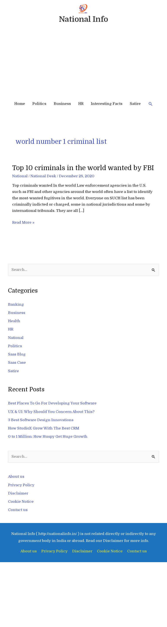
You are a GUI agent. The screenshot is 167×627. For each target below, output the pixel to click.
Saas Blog (17, 354)
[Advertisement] (83, 63)
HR (81, 104)
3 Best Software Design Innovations (40, 420)
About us (16, 476)
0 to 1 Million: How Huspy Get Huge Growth (47, 436)
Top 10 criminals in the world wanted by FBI (83, 168)
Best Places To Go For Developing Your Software (52, 403)
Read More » (23, 222)
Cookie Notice (21, 502)
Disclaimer (18, 493)
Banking (16, 304)
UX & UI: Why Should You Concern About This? (51, 412)
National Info (83, 19)
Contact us (18, 510)
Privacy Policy (21, 485)
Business (62, 104)
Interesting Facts (106, 104)
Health (14, 321)
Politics (39, 104)
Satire (135, 104)
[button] (150, 103)
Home (19, 104)
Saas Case (17, 362)
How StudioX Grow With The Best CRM (43, 428)
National (20, 176)
